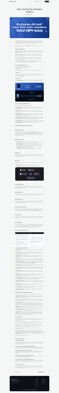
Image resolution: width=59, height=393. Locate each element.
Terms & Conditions (44, 381)
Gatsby (30, 256)
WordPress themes (36, 210)
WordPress (16, 51)
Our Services (37, 382)
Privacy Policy (43, 382)
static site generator (33, 132)
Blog (36, 384)
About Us (37, 381)
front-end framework (20, 80)
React (41, 117)
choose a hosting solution (18, 122)
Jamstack (38, 267)
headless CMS (33, 262)
